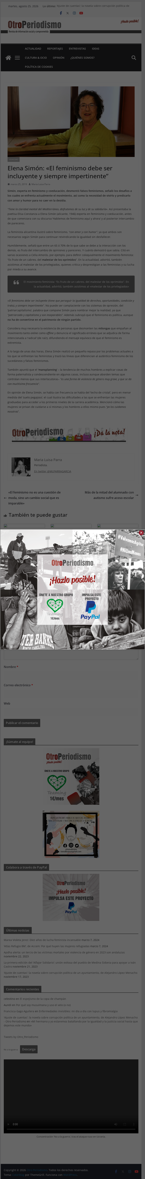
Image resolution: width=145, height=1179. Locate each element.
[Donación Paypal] (108, 589)
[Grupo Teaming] (36, 589)
